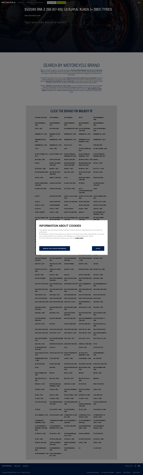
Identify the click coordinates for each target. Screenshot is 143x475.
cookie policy (79, 238)
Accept (98, 248)
